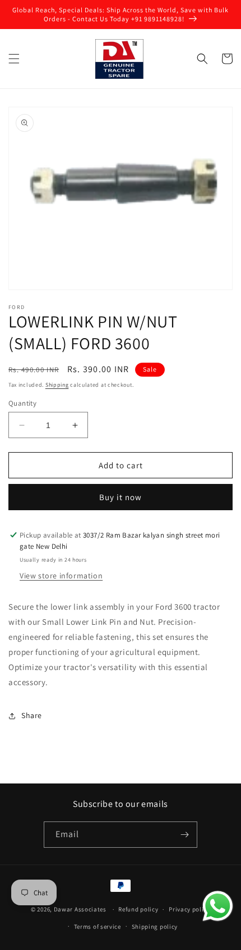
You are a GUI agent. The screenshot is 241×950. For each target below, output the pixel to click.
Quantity (22, 403)
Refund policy (138, 909)
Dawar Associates (80, 909)
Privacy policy (189, 909)
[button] (14, 58)
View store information (61, 576)
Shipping (57, 384)
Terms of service (97, 926)
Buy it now (120, 497)
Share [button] (31, 715)
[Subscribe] (184, 834)
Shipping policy (155, 926)
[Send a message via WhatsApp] (217, 906)
